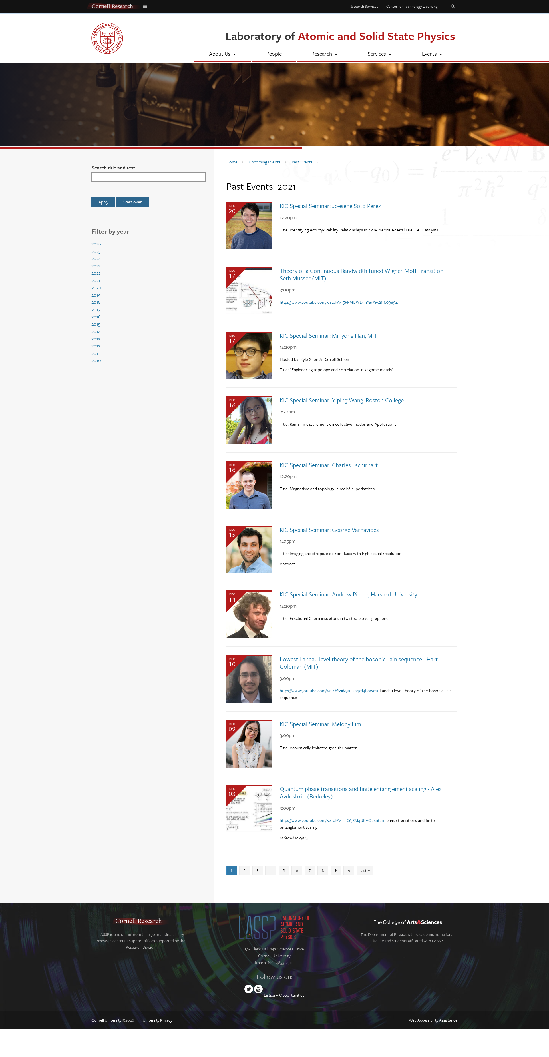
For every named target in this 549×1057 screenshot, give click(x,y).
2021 (96, 280)
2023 (96, 265)
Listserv (271, 995)
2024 (96, 258)
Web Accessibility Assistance (433, 1020)
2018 (96, 302)
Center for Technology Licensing (412, 6)
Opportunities (291, 995)
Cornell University (106, 1020)
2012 (96, 345)
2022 (96, 272)
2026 (96, 243)
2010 (96, 360)
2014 (96, 331)
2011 (96, 353)
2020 (96, 287)
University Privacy (157, 1020)
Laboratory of (340, 35)
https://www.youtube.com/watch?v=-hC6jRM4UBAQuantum (332, 820)
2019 (96, 294)
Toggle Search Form (453, 6)
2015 (96, 324)
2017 (96, 309)
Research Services (364, 6)
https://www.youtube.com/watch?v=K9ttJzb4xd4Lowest (329, 690)
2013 (96, 338)
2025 (96, 251)
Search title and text (113, 167)
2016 (96, 316)
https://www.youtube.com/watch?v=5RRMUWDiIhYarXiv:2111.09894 (339, 302)
